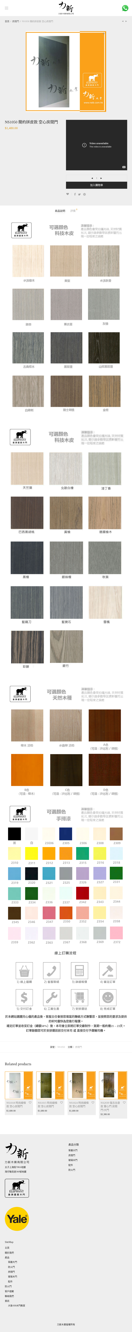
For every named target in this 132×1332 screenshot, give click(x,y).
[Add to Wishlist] (69, 194)
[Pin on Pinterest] (84, 194)
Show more (10, 1111)
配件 (70, 1165)
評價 (73, 210)
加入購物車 (96, 185)
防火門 (71, 1170)
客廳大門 (72, 1150)
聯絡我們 (9, 1296)
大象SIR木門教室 (16, 1305)
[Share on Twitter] (79, 194)
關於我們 (9, 1253)
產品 (7, 1257)
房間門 (15, 21)
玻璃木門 (72, 1160)
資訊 (7, 1301)
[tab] (60, 211)
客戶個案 (9, 1291)
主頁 (7, 1248)
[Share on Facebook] (75, 194)
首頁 (7, 21)
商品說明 (60, 211)
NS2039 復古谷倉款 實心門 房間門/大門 (110, 1106)
